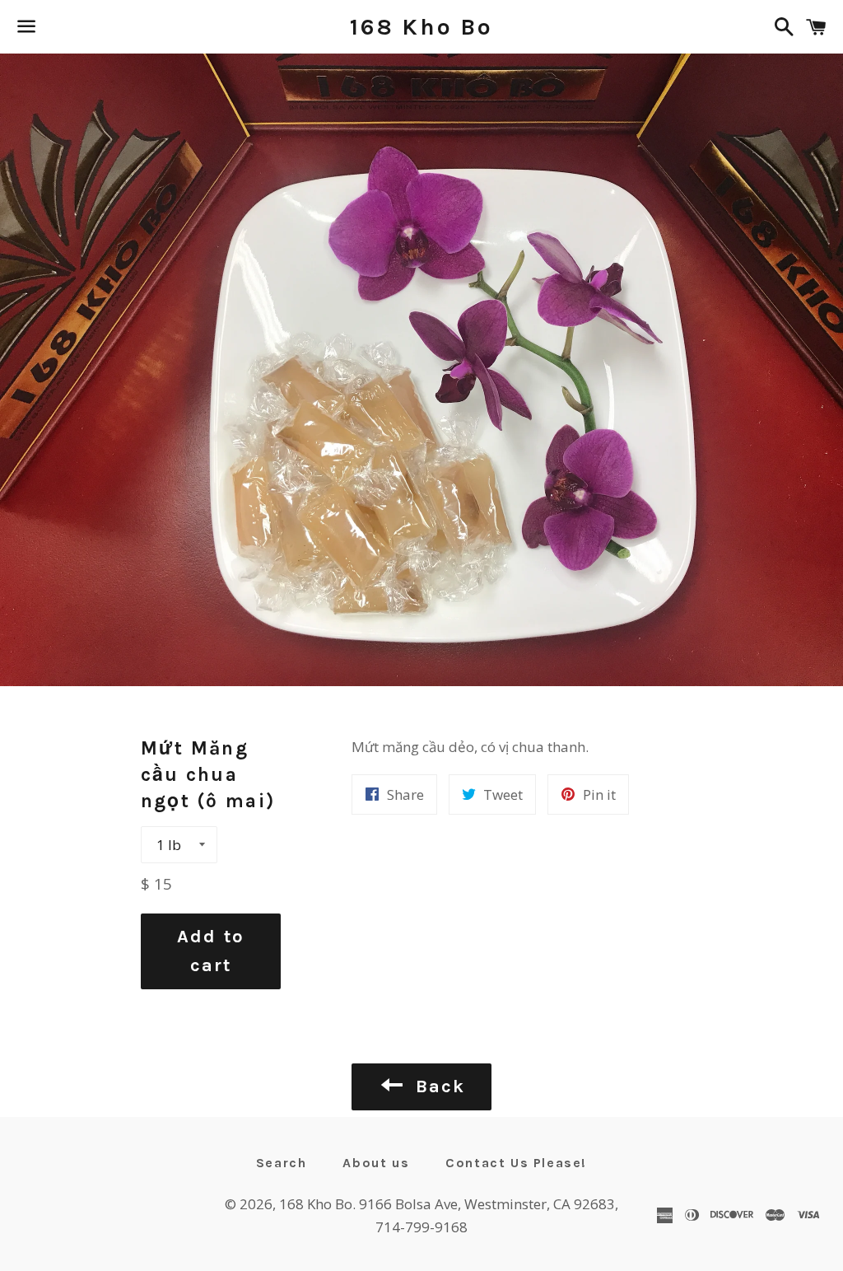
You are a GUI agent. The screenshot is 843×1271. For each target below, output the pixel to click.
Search (281, 1163)
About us (375, 1163)
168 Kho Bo (421, 26)
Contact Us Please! (516, 1163)
